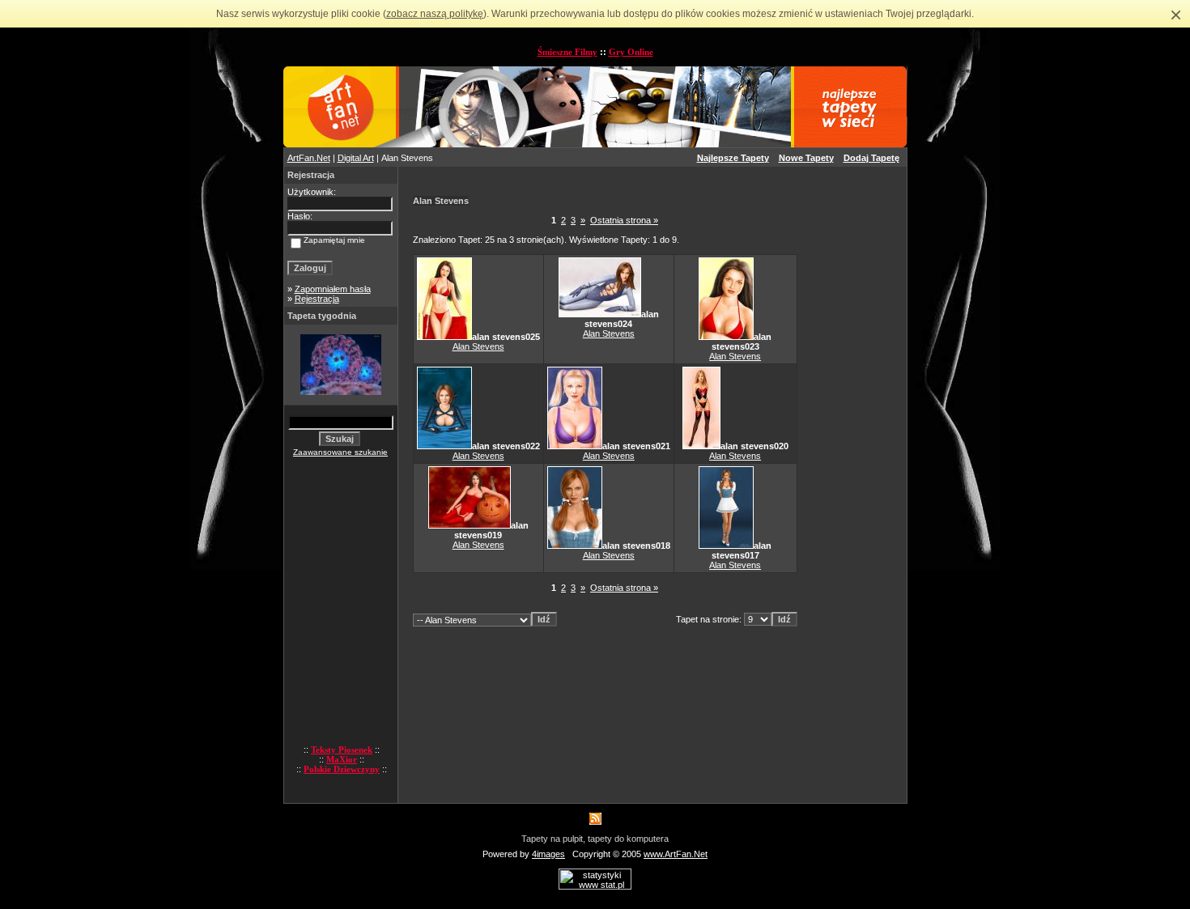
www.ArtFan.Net (676, 854)
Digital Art (356, 158)
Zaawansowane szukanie (340, 452)
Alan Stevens (478, 346)
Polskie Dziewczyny (342, 769)
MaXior (341, 759)
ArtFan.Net (308, 158)
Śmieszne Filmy (567, 52)
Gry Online (631, 52)
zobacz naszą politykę (434, 13)
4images (548, 854)
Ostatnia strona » (624, 220)
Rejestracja (317, 299)
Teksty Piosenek (341, 749)
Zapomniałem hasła (333, 289)
